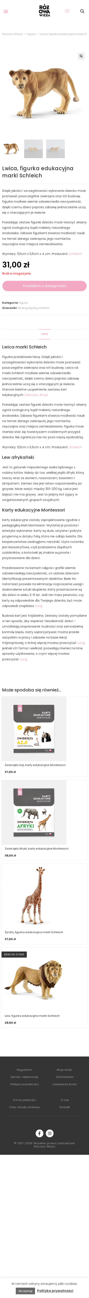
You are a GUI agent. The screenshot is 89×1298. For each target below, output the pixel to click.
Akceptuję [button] (25, 1291)
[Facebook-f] (39, 1133)
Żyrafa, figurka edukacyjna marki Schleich (34, 932)
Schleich (75, 254)
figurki (32, 308)
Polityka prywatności (55, 1290)
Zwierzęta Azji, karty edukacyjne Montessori (35, 765)
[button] (5, 11)
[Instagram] (50, 1133)
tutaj (38, 606)
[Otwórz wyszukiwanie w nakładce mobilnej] (82, 11)
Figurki (23, 303)
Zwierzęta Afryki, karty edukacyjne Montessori (36, 849)
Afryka (22, 308)
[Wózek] (67, 10)
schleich (43, 308)
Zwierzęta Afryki (36, 395)
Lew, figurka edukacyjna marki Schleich (32, 1016)
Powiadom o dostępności (44, 285)
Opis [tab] (44, 334)
